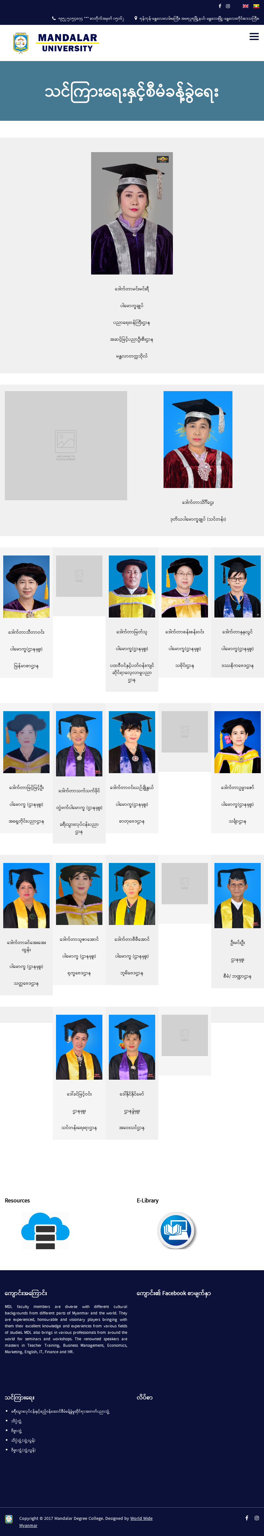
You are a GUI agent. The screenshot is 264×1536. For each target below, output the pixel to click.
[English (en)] (246, 5)
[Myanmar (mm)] (256, 5)
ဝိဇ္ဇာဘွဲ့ (16, 1431)
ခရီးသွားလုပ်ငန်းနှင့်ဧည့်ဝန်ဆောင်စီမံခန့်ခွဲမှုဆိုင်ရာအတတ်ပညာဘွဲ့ (60, 1411)
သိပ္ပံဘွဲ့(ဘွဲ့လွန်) (23, 1440)
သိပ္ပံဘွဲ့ (16, 1421)
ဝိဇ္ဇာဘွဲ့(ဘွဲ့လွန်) (23, 1450)
